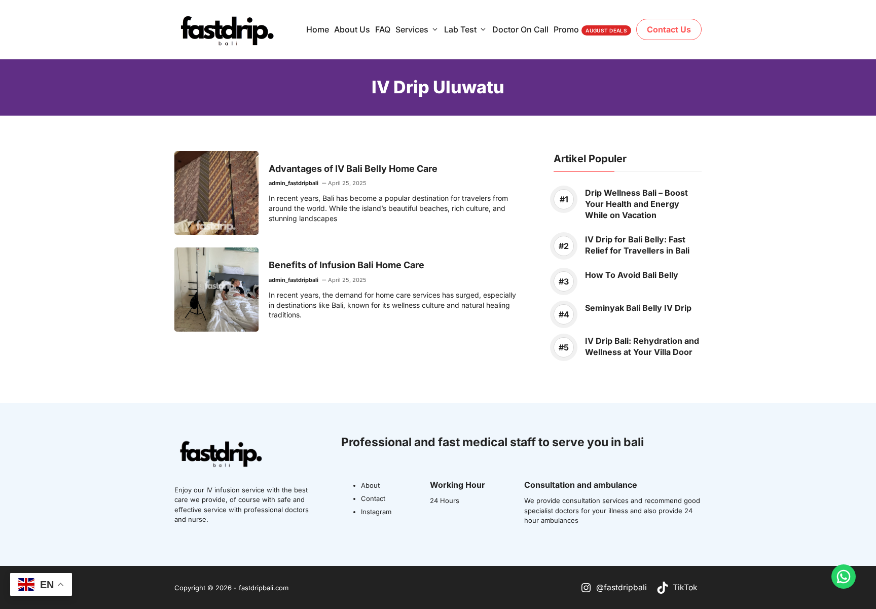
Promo (590, 29)
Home (317, 29)
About (370, 485)
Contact (373, 498)
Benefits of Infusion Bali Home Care (346, 265)
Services (411, 29)
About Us (352, 29)
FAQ (382, 29)
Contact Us (669, 29)
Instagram (376, 512)
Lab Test (460, 29)
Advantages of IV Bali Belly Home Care (353, 168)
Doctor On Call (520, 29)
